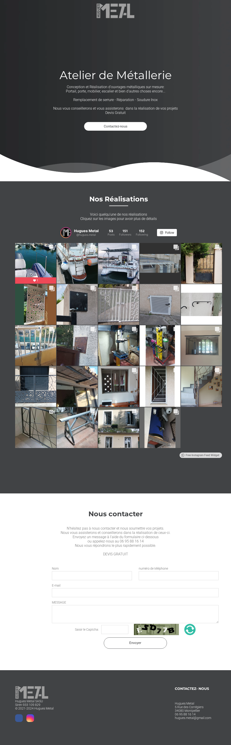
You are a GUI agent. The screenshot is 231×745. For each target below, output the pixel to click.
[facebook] (19, 718)
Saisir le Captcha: (87, 629)
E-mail (56, 585)
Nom (55, 568)
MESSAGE (59, 602)
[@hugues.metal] (65, 232)
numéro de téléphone (153, 568)
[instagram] (30, 718)
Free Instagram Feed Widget (202, 455)
